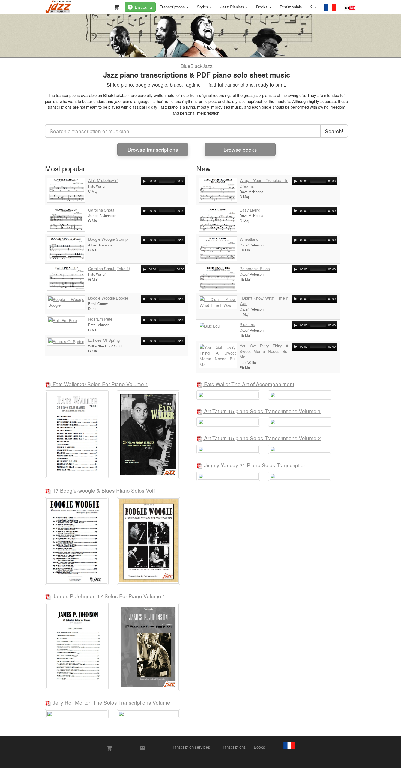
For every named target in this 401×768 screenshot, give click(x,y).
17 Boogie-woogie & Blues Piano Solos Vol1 (103, 491)
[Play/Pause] (144, 181)
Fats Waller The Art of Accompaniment (248, 384)
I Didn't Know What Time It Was (264, 300)
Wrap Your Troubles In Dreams (264, 183)
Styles (203, 7)
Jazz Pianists (232, 7)
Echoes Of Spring (104, 340)
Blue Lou (247, 324)
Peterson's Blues (255, 268)
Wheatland (249, 239)
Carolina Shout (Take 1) (109, 268)
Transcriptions (173, 7)
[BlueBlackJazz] (58, 7)
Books (262, 7)
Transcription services (190, 747)
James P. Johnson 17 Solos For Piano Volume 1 (108, 596)
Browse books (240, 149)
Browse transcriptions (153, 149)
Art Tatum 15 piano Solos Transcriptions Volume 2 (262, 438)
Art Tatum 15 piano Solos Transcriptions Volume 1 (262, 411)
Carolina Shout (101, 210)
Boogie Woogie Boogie (108, 298)
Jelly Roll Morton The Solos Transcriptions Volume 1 (113, 703)
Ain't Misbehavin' (103, 180)
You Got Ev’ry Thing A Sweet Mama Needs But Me (264, 351)
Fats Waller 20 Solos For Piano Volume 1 (99, 384)
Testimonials (291, 7)
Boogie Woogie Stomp (108, 239)
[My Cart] (115, 6)
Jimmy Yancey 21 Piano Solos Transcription (255, 465)
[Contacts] (142, 748)
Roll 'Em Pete (100, 319)
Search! (334, 131)
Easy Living (250, 210)
